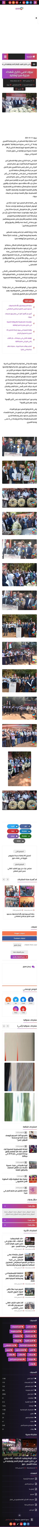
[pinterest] (16, 2)
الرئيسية (29, 56)
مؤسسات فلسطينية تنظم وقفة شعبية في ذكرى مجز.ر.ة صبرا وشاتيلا (19, 323)
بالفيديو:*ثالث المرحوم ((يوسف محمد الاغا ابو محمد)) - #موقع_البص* (16, 1138)
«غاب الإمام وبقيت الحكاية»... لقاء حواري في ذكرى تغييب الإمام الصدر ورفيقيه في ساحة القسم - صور (20, 1242)
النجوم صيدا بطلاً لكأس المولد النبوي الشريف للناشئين (15, 1292)
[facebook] (30, 2)
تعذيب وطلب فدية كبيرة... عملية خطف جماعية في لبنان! (19, 348)
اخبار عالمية (29, 1336)
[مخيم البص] (19, 8)
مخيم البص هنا (29, 1504)
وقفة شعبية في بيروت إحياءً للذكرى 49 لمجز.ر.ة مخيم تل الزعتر (19, 332)
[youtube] (23, 2)
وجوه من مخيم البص (16, 1359)
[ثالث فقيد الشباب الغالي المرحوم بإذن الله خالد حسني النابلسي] (30, 1305)
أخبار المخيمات (16, 1326)
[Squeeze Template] (31, 1519)
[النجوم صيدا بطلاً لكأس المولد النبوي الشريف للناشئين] (30, 1292)
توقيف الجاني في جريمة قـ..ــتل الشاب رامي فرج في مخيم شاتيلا (19, 340)
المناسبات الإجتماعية (26, 1345)
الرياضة (17, 1340)
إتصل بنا (31, 1489)
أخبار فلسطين (16, 85)
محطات (31, 1354)
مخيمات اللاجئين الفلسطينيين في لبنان (22, 1499)
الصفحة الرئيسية (28, 85)
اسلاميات (17, 1336)
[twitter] (27, 2)
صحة (32, 1421)
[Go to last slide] (7, 879)
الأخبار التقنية (29, 1340)
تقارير (31, 1350)
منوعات (30, 1359)
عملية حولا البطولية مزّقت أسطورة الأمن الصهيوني (14, 1180)
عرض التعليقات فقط (18, 952)
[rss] (13, 2)
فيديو (8, 1350)
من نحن (31, 1509)
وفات (31, 1364)
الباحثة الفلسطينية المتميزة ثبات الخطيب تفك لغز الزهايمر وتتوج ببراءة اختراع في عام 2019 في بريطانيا (15, 1153)
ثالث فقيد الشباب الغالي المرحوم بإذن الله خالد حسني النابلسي (14, 1305)
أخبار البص (30, 1326)
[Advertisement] (19, 31)
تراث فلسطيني (9, 1345)
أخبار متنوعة (15, 1331)
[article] (19, 854)
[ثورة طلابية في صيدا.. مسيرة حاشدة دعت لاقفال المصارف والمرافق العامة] (33, 1165)
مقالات (10, 1354)
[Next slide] (3, 879)
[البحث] (3, 2)
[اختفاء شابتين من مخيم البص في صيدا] (33, 1190)
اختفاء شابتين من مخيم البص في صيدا (15, 1192)
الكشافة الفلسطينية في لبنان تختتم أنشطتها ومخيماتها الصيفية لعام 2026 (20, 1277)
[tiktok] (20, 2)
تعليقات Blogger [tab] (19, 933)
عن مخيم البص (29, 1483)
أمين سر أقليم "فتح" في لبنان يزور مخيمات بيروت (18, 315)
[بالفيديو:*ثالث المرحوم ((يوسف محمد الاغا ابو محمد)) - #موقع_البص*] (33, 1135)
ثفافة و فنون (20, 1350)
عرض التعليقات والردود (19, 957)
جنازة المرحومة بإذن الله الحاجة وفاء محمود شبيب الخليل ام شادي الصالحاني (19, 307)
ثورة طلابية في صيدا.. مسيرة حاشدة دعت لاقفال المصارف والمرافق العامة (16, 1167)
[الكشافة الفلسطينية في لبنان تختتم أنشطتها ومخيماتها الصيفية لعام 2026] (30, 1276)
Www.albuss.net (31, 1468)
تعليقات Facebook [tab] (19, 938)
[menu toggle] (35, 2)
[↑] (19, 1515)
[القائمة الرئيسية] (5, 56)
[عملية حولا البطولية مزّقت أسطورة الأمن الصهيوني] (33, 1179)
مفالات (21, 1354)
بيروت (8, 85)
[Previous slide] (7, 1026)
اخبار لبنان (31, 1394)
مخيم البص (9, 1519)
